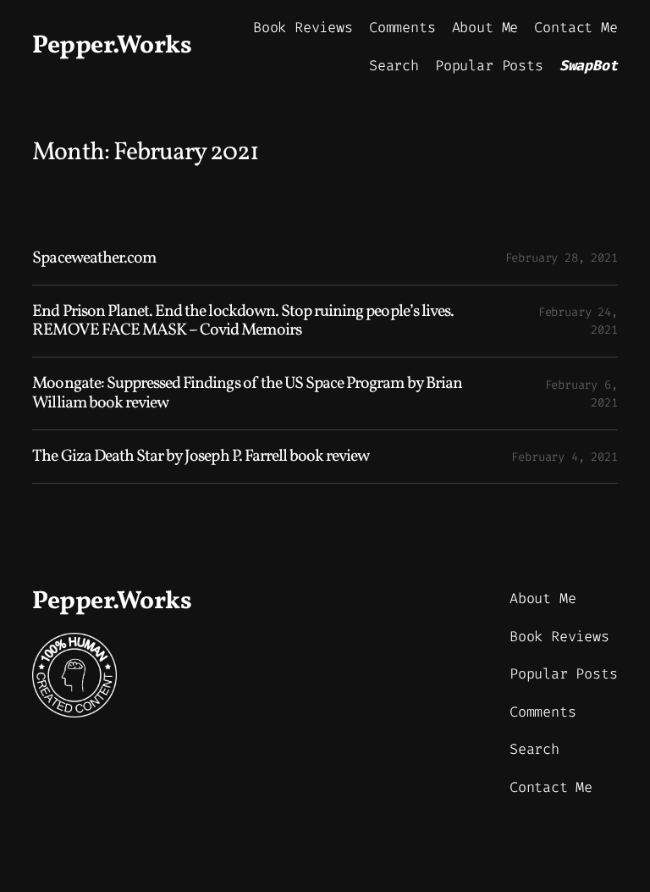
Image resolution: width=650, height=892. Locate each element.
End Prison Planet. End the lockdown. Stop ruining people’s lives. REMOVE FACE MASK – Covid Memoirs (243, 321)
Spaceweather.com (94, 258)
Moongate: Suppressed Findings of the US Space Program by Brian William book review (246, 393)
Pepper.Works (111, 46)
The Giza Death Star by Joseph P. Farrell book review (200, 456)
